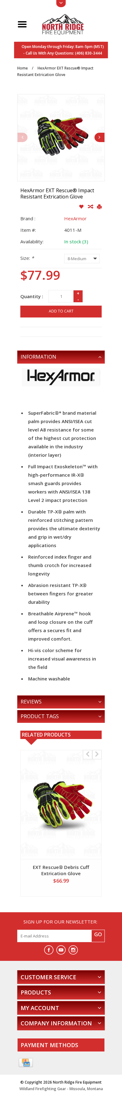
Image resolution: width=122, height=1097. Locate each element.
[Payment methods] (26, 1062)
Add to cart (61, 311)
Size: (27, 258)
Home (22, 68)
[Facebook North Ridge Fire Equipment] (48, 950)
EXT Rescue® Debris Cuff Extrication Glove (61, 870)
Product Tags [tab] (40, 716)
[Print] (99, 207)
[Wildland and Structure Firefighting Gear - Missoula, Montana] (68, 24)
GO (98, 934)
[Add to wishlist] (82, 207)
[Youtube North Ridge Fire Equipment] (61, 950)
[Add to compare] (91, 207)
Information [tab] (38, 356)
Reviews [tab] (31, 701)
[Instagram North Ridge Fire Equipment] (73, 950)
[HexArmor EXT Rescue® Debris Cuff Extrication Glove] (61, 804)
